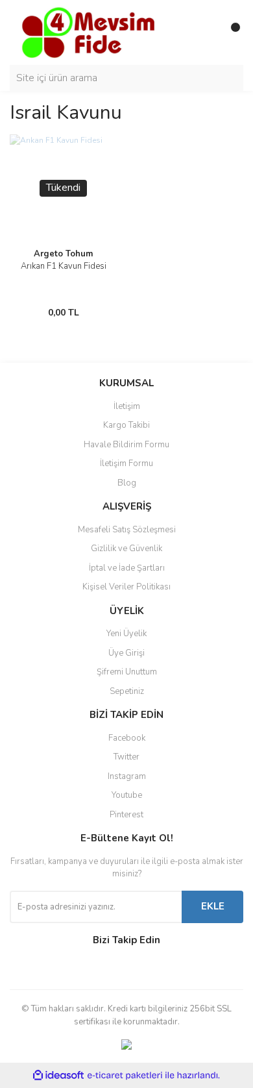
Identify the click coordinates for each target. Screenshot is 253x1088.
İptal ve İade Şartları (127, 568)
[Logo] (87, 32)
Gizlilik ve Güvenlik (126, 548)
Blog (126, 483)
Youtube (127, 795)
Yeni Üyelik (126, 633)
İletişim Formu (126, 463)
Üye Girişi (126, 653)
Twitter (126, 757)
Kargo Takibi (126, 425)
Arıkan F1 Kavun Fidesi (63, 266)
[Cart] (230, 32)
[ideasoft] (58, 1076)
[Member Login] (204, 32)
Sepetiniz (127, 691)
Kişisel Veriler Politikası (126, 587)
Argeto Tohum (63, 254)
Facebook (126, 738)
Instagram (127, 776)
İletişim (127, 406)
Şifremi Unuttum (127, 672)
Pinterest (126, 815)
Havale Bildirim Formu (126, 445)
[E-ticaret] (125, 1076)
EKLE (212, 906)
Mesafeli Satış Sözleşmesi (127, 530)
